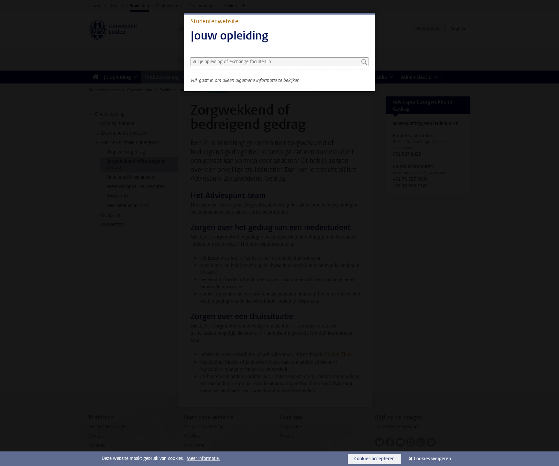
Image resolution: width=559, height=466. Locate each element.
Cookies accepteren (374, 459)
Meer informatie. (203, 458)
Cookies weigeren (432, 459)
